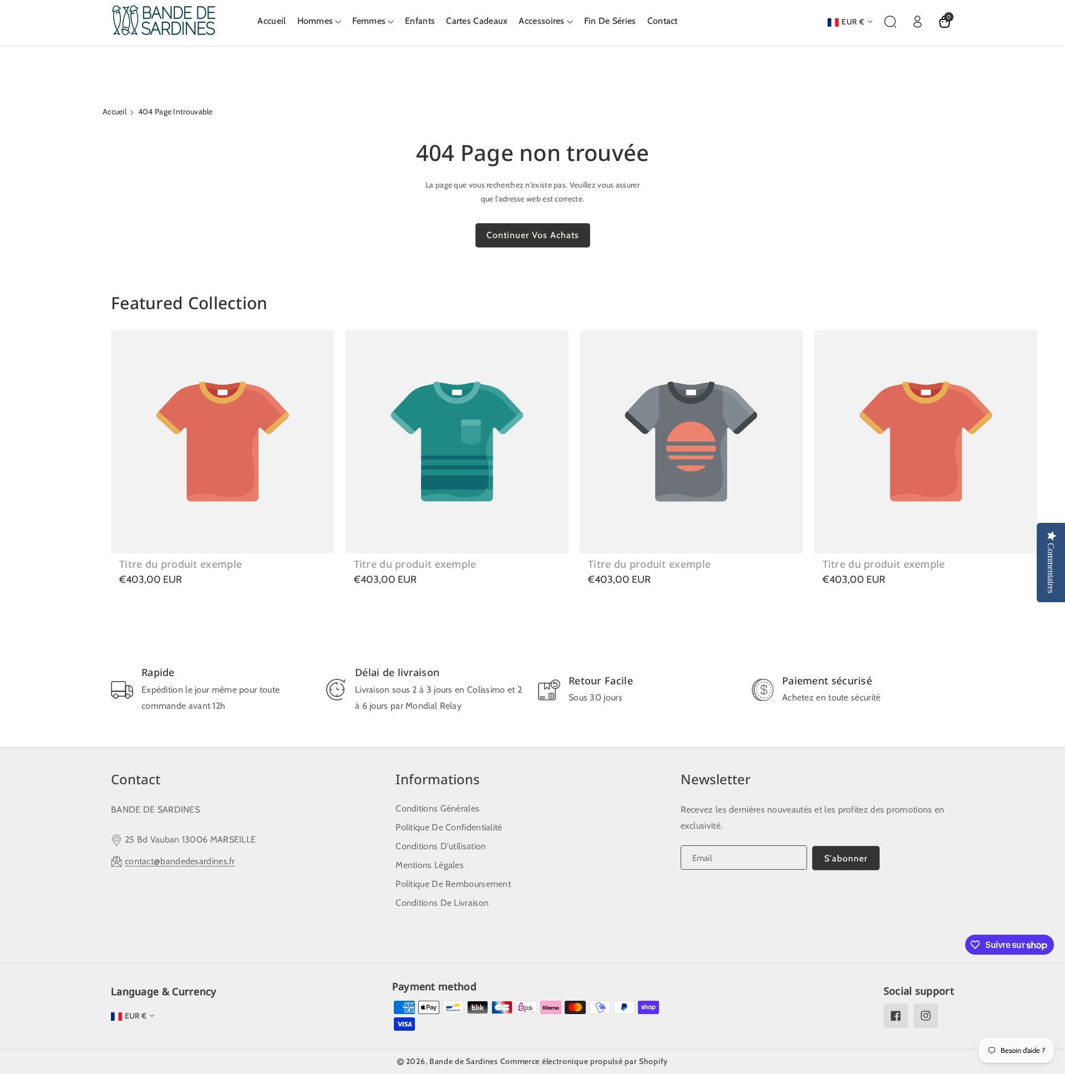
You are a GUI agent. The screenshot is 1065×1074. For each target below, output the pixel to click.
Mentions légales (429, 865)
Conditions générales (437, 808)
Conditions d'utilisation (440, 846)
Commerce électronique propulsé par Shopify (584, 1061)
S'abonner (846, 858)
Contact (135, 779)
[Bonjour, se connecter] (917, 21)
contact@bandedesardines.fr (180, 861)
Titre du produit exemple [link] (180, 564)
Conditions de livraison (442, 902)
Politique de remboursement (453, 884)
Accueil (114, 112)
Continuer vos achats (532, 235)
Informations (437, 779)
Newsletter (715, 779)
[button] (319, 21)
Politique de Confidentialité (448, 827)
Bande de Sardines (463, 1061)
